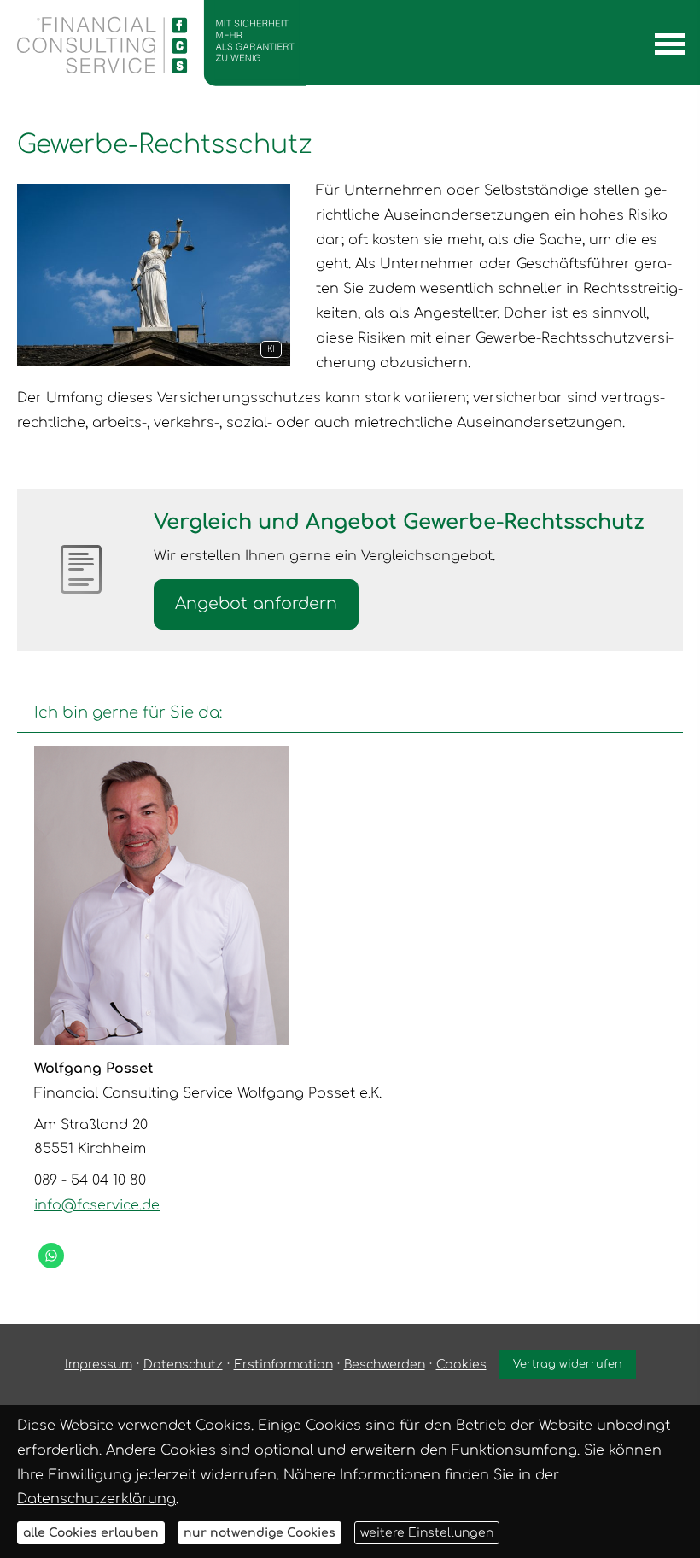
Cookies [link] (461, 1364)
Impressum (98, 1364)
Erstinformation (283, 1364)
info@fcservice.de (97, 1205)
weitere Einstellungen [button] (426, 1532)
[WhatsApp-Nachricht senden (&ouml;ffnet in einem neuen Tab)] (51, 1255)
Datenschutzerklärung (96, 1499)
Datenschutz (183, 1364)
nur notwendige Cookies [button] (259, 1532)
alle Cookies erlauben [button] (91, 1532)
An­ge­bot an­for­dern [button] (256, 603)
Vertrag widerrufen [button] (567, 1364)
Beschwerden (384, 1364)
